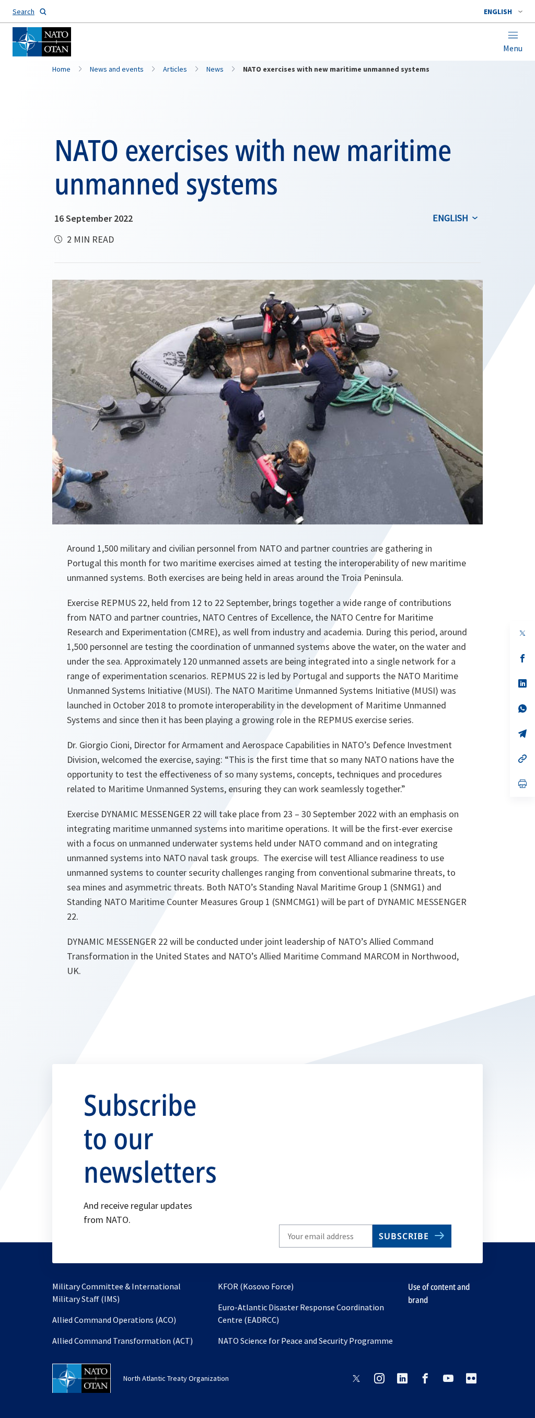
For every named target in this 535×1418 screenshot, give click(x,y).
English (450, 218)
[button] (503, 11)
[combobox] (503, 11)
